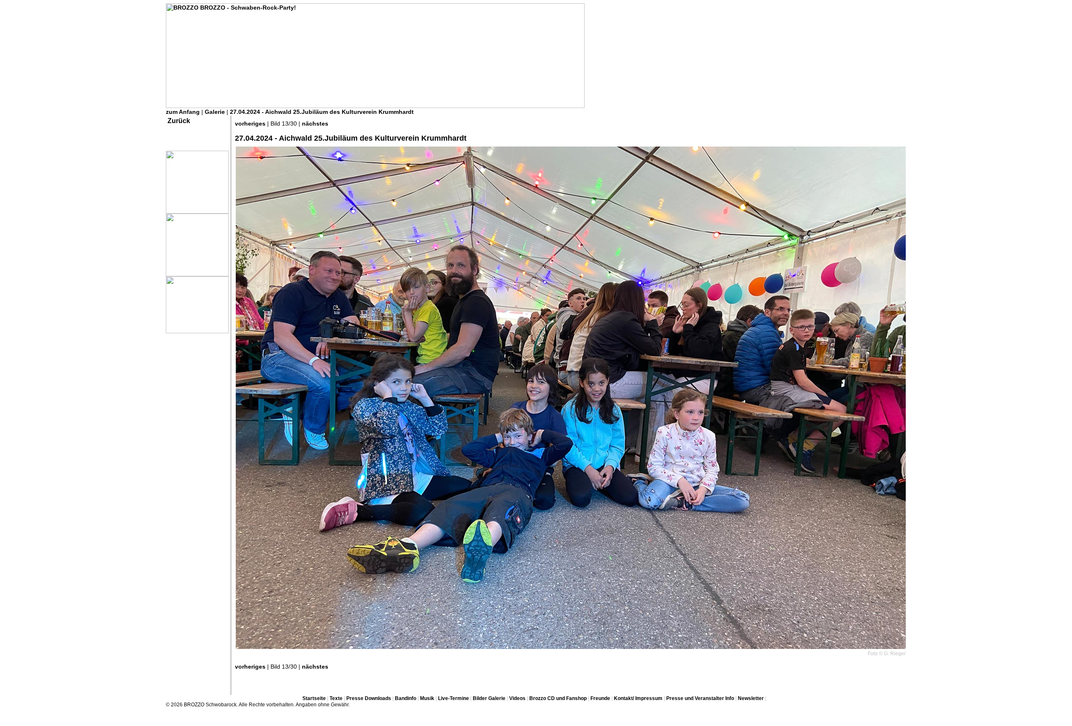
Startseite (314, 698)
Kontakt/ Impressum (638, 698)
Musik (427, 698)
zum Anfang (183, 111)
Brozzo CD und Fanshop (558, 698)
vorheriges (250, 123)
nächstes (315, 123)
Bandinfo (405, 698)
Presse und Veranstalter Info (700, 698)
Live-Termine (453, 698)
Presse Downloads (368, 698)
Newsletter (751, 698)
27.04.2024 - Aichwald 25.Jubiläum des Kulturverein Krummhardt (322, 111)
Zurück (179, 120)
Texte (336, 698)
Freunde (600, 698)
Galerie (215, 111)
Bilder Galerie (489, 698)
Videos (517, 698)
